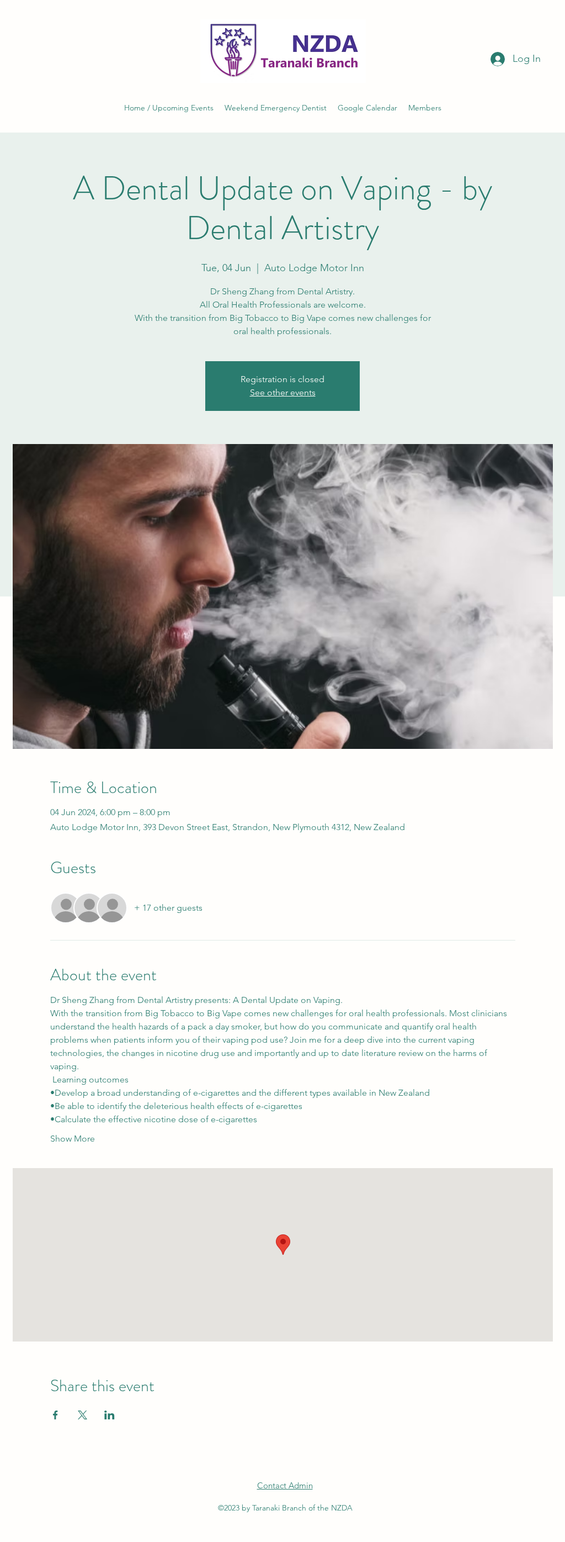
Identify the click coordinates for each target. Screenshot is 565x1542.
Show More (72, 1138)
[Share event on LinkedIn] (109, 1415)
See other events (283, 392)
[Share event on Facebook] (55, 1415)
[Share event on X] (82, 1415)
